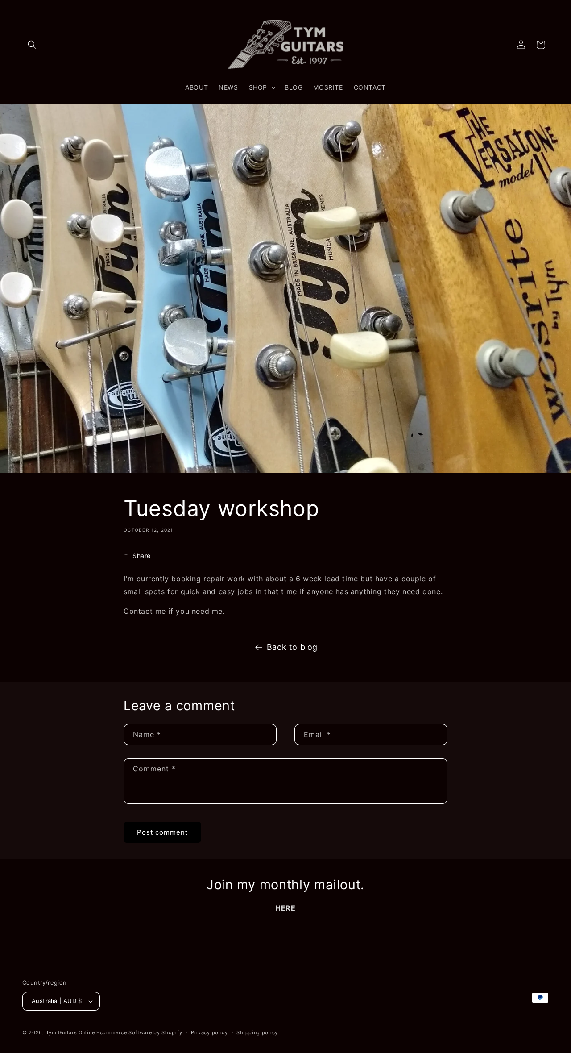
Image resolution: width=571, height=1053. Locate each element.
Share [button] (141, 555)
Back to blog (292, 647)
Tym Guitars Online (70, 1032)
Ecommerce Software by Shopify (139, 1032)
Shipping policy (257, 1032)
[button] (32, 44)
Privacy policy (209, 1032)
